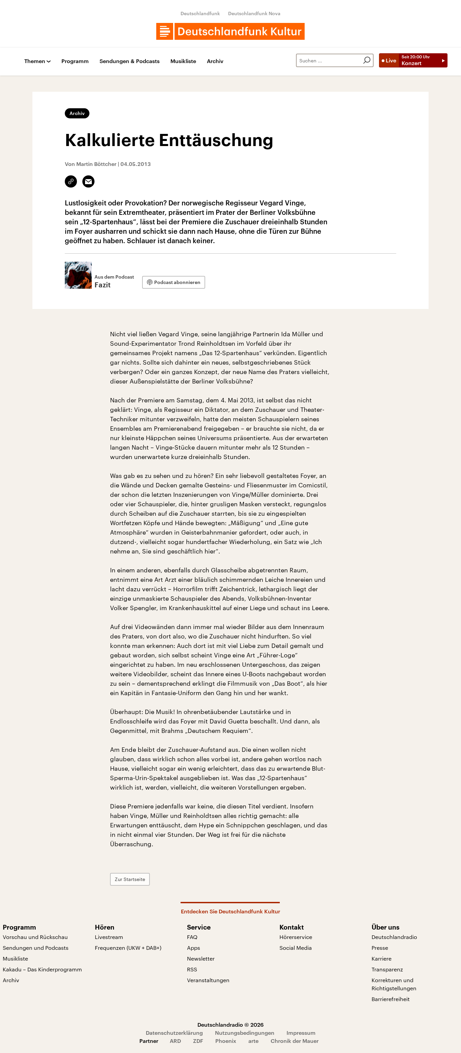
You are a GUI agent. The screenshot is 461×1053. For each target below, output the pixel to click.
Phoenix (225, 1040)
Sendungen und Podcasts (36, 947)
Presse (380, 947)
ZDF (198, 1040)
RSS (192, 969)
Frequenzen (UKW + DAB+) (128, 947)
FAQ (192, 937)
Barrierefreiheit (391, 999)
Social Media (295, 947)
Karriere (381, 958)
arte (253, 1040)
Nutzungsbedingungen (244, 1032)
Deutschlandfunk (200, 13)
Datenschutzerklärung (174, 1032)
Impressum (301, 1032)
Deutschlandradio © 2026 (230, 1024)
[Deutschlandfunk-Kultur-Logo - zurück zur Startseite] (230, 31)
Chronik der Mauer (295, 1040)
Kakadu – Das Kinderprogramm (42, 969)
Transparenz (387, 969)
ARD (175, 1040)
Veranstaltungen (208, 980)
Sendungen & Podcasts (130, 61)
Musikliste (183, 61)
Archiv (215, 61)
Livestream (109, 937)
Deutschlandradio (394, 937)
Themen (34, 61)
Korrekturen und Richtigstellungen (394, 984)
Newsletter (201, 958)
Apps (193, 947)
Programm (75, 61)
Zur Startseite (130, 879)
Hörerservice (295, 937)
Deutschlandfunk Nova (254, 13)
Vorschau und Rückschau (35, 937)
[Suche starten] (367, 60)
